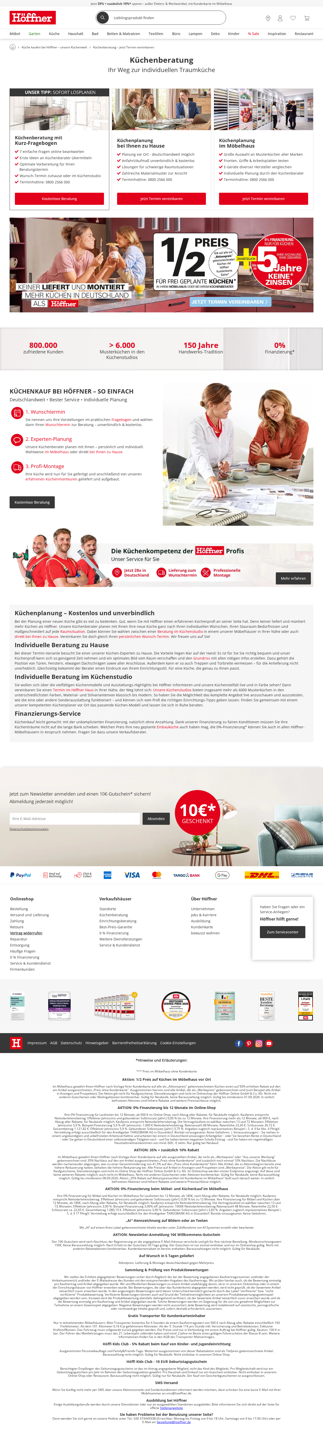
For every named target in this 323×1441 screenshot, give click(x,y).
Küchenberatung (113, 914)
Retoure (16, 927)
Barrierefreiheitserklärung (134, 1042)
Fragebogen (121, 419)
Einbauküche (168, 727)
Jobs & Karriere (204, 914)
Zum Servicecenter (283, 932)
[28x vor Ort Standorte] (268, 18)
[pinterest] (249, 1043)
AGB (53, 1042)
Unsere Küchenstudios (172, 689)
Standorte (107, 908)
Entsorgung (20, 945)
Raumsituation (72, 631)
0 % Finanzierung (24, 957)
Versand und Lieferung (29, 914)
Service (71, 400)
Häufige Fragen (23, 951)
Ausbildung (200, 921)
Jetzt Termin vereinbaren (162, 198)
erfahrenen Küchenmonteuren (51, 479)
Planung (118, 400)
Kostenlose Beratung (59, 198)
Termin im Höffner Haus (73, 689)
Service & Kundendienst (30, 963)
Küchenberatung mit (38, 138)
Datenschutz (71, 1042)
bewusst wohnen (205, 933)
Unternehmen (203, 908)
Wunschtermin (57, 424)
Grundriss (201, 658)
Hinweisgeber (97, 1042)
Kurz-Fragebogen (36, 143)
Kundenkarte (202, 927)
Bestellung (19, 908)
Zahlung (17, 921)
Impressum (37, 1042)
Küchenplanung (135, 140)
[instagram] (259, 1043)
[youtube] (269, 1043)
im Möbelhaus (237, 145)
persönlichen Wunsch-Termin (144, 636)
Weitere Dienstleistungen (120, 939)
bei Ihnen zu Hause (141, 145)
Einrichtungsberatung (118, 921)
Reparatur (18, 939)
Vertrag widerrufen (26, 933)
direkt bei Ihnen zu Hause (36, 636)
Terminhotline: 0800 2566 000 (45, 182)
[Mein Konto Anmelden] (280, 18)
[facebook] (239, 1043)
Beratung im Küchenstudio (180, 631)
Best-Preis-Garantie (115, 927)
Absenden (156, 818)
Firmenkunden (22, 969)
